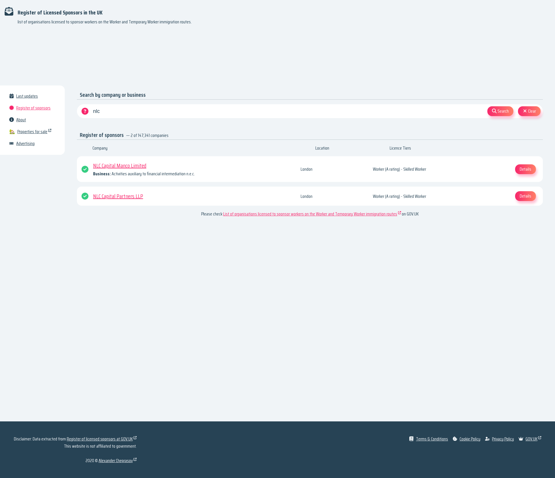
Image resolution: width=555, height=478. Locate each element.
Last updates (27, 96)
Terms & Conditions (432, 438)
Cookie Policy (470, 438)
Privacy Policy (503, 438)
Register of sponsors (33, 107)
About (21, 119)
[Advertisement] (277, 58)
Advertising (25, 143)
